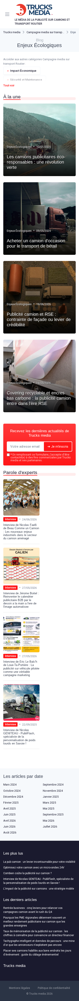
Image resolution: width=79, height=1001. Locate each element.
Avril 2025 (9, 808)
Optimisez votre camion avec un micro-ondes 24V (33, 867)
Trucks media (11, 32)
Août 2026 (9, 832)
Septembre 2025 (53, 814)
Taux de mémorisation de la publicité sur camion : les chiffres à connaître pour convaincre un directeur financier (38, 933)
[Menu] (8, 14)
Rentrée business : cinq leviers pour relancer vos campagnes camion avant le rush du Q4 (33, 909)
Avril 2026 (9, 820)
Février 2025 (10, 802)
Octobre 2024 (11, 790)
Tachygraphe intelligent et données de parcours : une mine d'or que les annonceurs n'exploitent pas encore (39, 942)
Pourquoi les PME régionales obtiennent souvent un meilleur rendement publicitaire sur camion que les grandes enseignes (34, 921)
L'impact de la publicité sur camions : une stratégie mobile (38, 888)
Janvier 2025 (51, 796)
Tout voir (8, 85)
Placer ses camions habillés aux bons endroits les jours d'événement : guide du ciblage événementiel (37, 952)
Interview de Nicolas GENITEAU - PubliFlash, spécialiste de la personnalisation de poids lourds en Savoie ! (38, 880)
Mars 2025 (49, 802)
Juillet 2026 (50, 826)
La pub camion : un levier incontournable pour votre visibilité (39, 861)
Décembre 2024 (13, 796)
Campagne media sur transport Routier (51, 32)
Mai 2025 (48, 808)
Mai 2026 (48, 820)
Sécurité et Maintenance (24, 79)
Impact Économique (21, 70)
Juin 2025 (9, 814)
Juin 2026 (9, 826)
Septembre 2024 (53, 784)
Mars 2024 (9, 784)
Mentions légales (19, 988)
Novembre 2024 (53, 790)
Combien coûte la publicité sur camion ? (27, 873)
